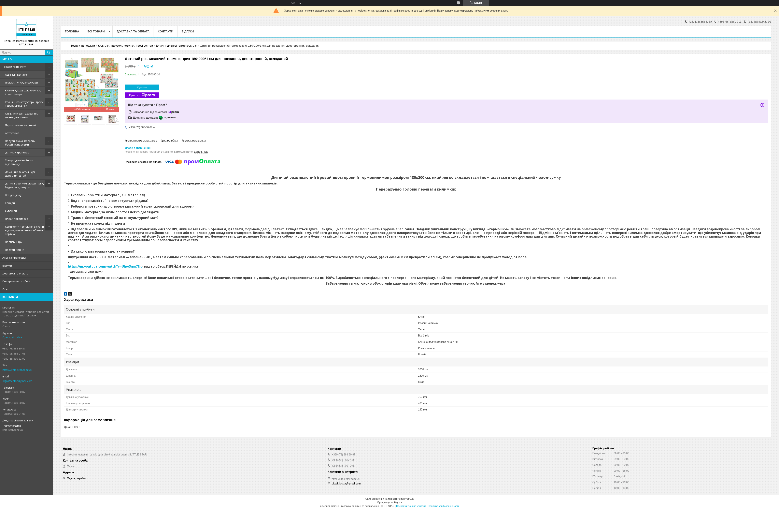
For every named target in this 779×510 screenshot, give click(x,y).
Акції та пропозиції (14, 257)
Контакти (165, 31)
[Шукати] (49, 52)
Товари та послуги (14, 67)
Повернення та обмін (16, 281)
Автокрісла (12, 133)
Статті (6, 289)
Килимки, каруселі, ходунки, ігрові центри (23, 92)
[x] (70, 294)
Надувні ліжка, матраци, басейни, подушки (20, 142)
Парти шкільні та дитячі (20, 125)
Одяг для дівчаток (16, 74)
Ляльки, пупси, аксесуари (21, 82)
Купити (142, 87)
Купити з (135, 95)
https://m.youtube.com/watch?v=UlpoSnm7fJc (105, 266)
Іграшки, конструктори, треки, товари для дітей (24, 103)
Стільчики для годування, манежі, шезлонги (21, 115)
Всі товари (96, 31)
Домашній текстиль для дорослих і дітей (20, 173)
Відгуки (7, 265)
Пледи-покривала (16, 219)
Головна (72, 31)
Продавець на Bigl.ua (389, 502)
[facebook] (65, 294)
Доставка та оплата (15, 273)
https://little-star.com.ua (17, 370)
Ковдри (10, 203)
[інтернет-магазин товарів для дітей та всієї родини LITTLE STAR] (26, 29)
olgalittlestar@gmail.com (17, 381)
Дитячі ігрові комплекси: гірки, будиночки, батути (24, 185)
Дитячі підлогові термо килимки (176, 45)
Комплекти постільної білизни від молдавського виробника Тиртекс (24, 230)
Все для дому (13, 195)
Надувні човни (14, 250)
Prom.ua (409, 498)
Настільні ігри (14, 242)
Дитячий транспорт (18, 152)
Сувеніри (11, 211)
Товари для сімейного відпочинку (19, 162)
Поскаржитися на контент (411, 506)
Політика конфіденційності (443, 506)
